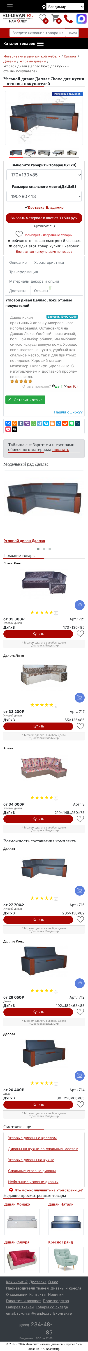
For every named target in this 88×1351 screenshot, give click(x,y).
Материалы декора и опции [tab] (34, 281)
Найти (72, 33)
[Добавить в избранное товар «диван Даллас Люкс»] (81, 1012)
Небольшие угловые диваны (33, 1182)
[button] (23, 44)
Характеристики (49, 262)
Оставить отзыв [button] (27, 400)
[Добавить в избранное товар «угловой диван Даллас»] (81, 919)
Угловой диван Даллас (24, 541)
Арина (8, 748)
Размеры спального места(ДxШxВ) (44, 186)
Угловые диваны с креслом (32, 1138)
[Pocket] (8, 429)
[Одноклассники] (14, 423)
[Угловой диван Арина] (44, 768)
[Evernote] (71, 423)
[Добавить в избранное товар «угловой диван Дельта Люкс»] (81, 726)
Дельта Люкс (13, 655)
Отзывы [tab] (42, 290)
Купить (38, 634)
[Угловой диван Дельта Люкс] (44, 675)
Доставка (17, 290)
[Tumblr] (20, 423)
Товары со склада (52, 1307)
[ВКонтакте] (8, 423)
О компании (17, 1294)
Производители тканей (27, 1288)
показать (60, 449)
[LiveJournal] (77, 423)
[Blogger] (52, 423)
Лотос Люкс (12, 563)
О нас (53, 1282)
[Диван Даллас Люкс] (44, 961)
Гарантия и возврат (23, 1300)
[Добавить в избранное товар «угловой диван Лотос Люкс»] (81, 633)
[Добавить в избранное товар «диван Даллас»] (81, 1104)
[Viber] (27, 423)
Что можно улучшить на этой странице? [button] (49, 1190)
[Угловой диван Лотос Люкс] (44, 583)
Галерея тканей (20, 1307)
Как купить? (17, 1282)
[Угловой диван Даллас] (44, 499)
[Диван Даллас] (44, 1053)
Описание (18, 262)
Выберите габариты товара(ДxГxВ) (44, 165)
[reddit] (65, 423)
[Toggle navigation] (10, 6)
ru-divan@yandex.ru (34, 1313)
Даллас (9, 848)
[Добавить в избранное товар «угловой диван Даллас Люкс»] (19, 234)
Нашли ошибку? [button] (68, 412)
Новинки (56, 1294)
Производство (56, 1300)
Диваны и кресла (66, 1288)
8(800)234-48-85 (68, 19)
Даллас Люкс (13, 941)
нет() (72, 386)
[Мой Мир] (58, 423)
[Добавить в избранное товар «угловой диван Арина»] (81, 819)
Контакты (37, 1294)
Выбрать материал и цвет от (44, 218)
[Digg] (14, 429)
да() (59, 386)
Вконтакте (62, 1313)
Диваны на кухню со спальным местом (43, 1149)
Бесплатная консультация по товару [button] (44, 251)
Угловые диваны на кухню (31, 1160)
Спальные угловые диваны (32, 1171)
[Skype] (46, 423)
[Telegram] (39, 423)
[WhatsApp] (33, 423)
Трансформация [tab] (23, 272)
